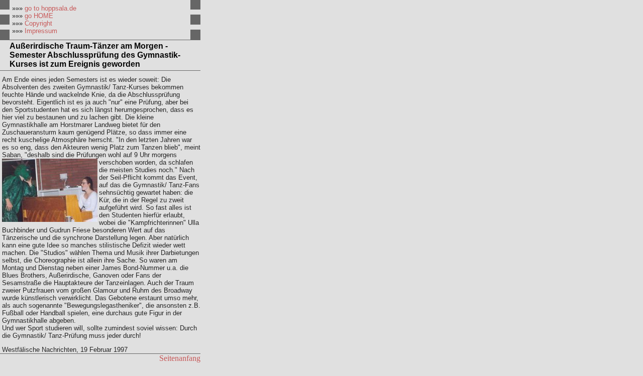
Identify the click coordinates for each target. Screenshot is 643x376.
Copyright (38, 23)
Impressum (41, 31)
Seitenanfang (179, 358)
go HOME (39, 16)
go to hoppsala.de (50, 8)
